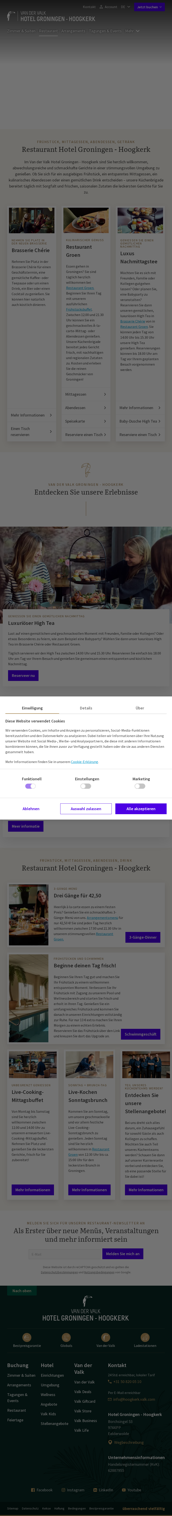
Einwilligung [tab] (32, 708)
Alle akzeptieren (141, 808)
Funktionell (32, 778)
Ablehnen (31, 808)
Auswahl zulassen (86, 808)
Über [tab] (140, 708)
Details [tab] (86, 708)
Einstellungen (87, 778)
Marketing (141, 778)
